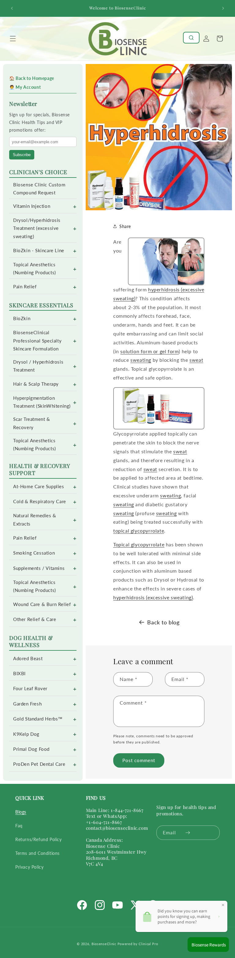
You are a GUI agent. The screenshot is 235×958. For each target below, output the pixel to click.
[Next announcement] (223, 8)
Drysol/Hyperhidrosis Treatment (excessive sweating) (37, 228)
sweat (196, 360)
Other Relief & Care (34, 619)
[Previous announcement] (12, 8)
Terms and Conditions (37, 853)
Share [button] (125, 226)
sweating (140, 360)
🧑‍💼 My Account (25, 87)
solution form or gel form (149, 351)
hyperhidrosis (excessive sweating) (153, 597)
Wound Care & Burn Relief (42, 604)
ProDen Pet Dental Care (39, 764)
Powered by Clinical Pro (138, 944)
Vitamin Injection (31, 206)
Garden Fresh (27, 703)
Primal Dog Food (31, 749)
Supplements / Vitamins (39, 568)
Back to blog (163, 622)
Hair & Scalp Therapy (36, 384)
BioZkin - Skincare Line (38, 250)
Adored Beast (28, 658)
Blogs (20, 811)
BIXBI (19, 673)
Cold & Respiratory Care (39, 501)
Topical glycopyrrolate (138, 544)
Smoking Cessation (34, 553)
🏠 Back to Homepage (31, 78)
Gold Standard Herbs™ (38, 718)
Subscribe (22, 154)
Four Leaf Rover (30, 688)
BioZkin (21, 318)
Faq (19, 825)
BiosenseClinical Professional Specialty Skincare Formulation (37, 340)
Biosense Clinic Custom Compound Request (39, 188)
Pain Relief (25, 286)
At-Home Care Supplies (38, 486)
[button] (13, 38)
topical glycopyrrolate (138, 530)
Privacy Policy (29, 867)
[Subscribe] (187, 832)
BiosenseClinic (103, 944)
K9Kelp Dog (26, 734)
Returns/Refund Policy (38, 839)
